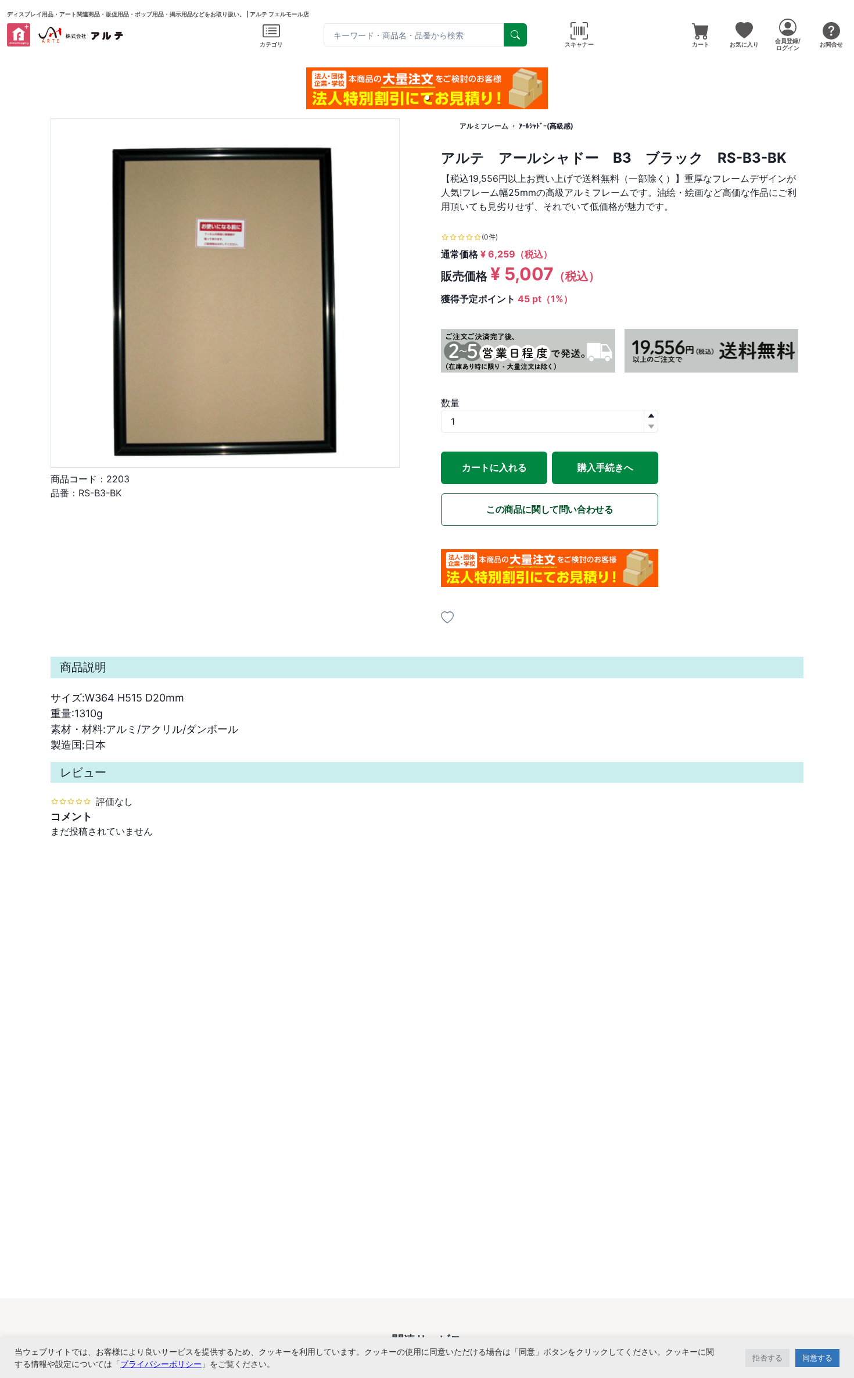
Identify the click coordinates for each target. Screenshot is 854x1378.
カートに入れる (494, 467)
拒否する (767, 1357)
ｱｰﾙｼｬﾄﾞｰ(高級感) (546, 125)
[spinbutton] (549, 421)
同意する (817, 1357)
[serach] (515, 34)
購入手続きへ (605, 467)
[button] (427, 97)
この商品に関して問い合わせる (549, 509)
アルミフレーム (484, 125)
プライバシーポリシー (161, 1364)
